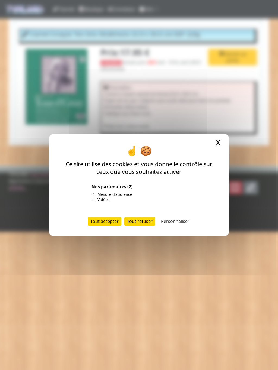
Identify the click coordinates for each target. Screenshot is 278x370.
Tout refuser (140, 221)
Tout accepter (104, 221)
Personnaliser (175, 221)
